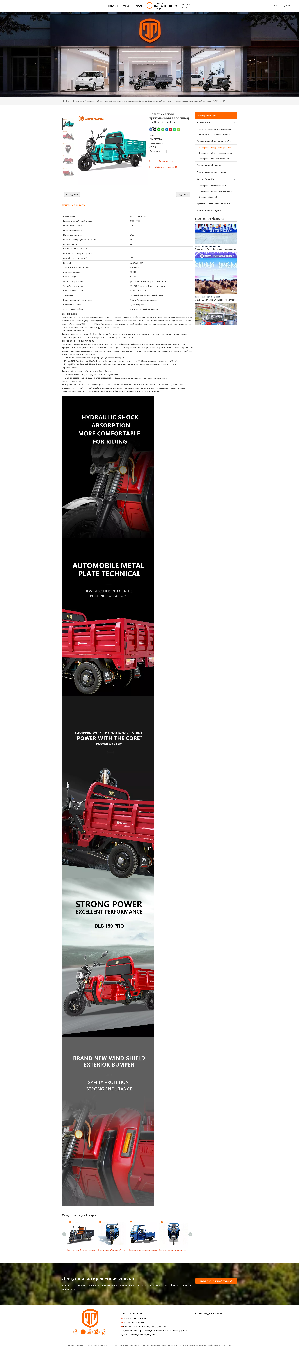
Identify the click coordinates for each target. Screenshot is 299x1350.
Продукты (113, 6)
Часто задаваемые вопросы (160, 6)
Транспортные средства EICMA (213, 203)
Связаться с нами (185, 5)
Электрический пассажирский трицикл (217, 158)
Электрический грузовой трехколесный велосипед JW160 (112, 1250)
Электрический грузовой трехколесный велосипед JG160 (81, 1250)
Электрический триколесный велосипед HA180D (173, 1250)
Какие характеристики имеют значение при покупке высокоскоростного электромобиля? (208, 323)
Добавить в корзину (164, 167)
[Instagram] (97, 1332)
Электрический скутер (209, 210)
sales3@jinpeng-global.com (154, 1326)
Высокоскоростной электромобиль (215, 129)
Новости (172, 6)
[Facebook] (76, 1332)
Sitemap (145, 1345)
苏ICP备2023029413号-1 (220, 1345)
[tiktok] (103, 1332)
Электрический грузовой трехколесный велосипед (218, 147)
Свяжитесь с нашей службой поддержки (216, 1281)
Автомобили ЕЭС (206, 179)
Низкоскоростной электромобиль (214, 134)
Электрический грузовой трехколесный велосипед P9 (143, 1250)
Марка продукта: (156, 143)
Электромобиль (205, 122)
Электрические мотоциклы (211, 172)
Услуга (139, 6)
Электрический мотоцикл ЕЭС (212, 185)
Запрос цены (164, 161)
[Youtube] (90, 1332)
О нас (126, 6)
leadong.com (204, 1345)
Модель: (153, 136)
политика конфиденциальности (166, 1345)
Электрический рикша (209, 165)
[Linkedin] (83, 1332)
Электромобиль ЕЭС (208, 197)
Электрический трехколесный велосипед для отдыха (218, 153)
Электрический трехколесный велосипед (217, 141)
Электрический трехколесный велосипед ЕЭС (218, 191)
